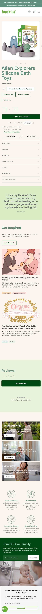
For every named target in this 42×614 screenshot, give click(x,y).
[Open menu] (39, 12)
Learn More (8, 243)
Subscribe (33, 558)
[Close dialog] (40, 563)
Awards (5, 342)
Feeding (12, 342)
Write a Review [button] (21, 383)
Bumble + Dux (8, 94)
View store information (12, 132)
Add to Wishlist (31, 136)
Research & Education (19, 293)
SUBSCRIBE (21, 608)
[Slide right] (25, 63)
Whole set (7, 100)
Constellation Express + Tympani (20, 89)
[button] (21, 143)
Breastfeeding (6, 293)
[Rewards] (5, 609)
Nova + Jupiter (23, 94)
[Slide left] (17, 63)
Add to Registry (11, 136)
